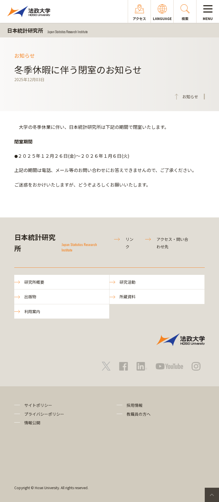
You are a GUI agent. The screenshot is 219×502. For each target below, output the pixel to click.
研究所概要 (34, 282)
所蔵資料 (127, 296)
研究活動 (127, 282)
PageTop (212, 495)
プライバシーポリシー (44, 414)
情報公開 (32, 422)
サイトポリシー (38, 405)
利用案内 (32, 311)
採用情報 (135, 405)
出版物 (30, 296)
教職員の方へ (139, 414)
